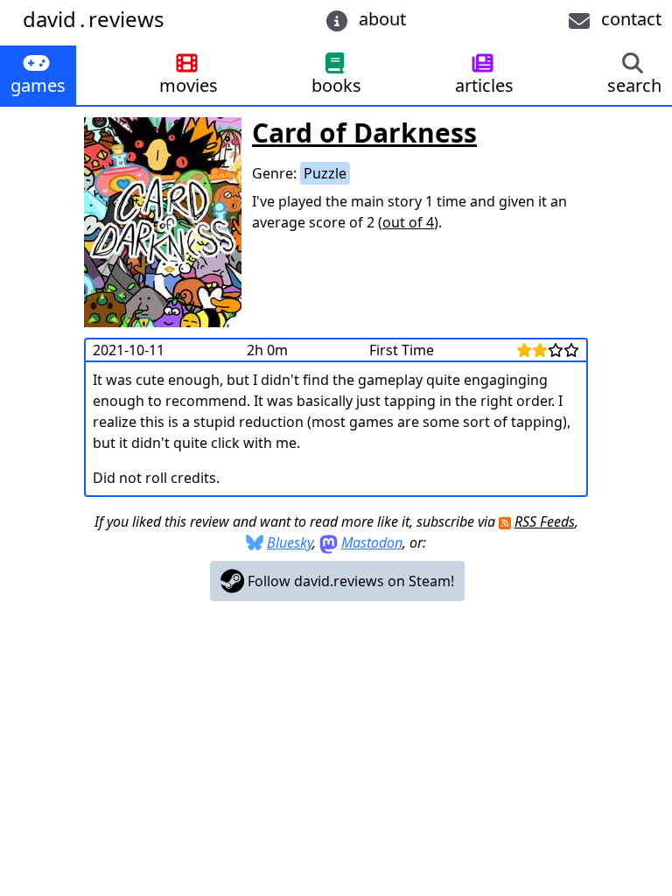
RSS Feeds (544, 521)
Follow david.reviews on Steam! (349, 581)
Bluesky (289, 542)
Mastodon (371, 542)
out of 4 (408, 222)
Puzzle (325, 173)
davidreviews (93, 18)
